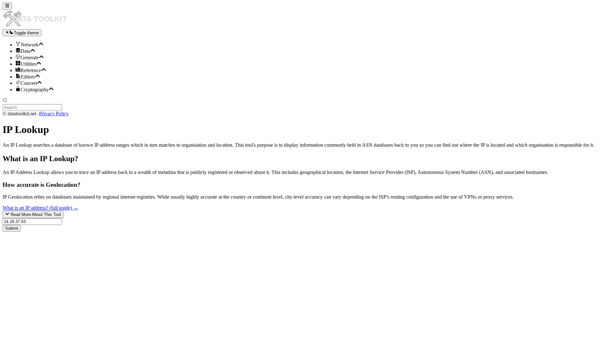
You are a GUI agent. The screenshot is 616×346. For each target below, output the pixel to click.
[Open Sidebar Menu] (7, 6)
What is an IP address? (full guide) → (40, 207)
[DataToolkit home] (38, 26)
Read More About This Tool (35, 214)
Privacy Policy (54, 113)
